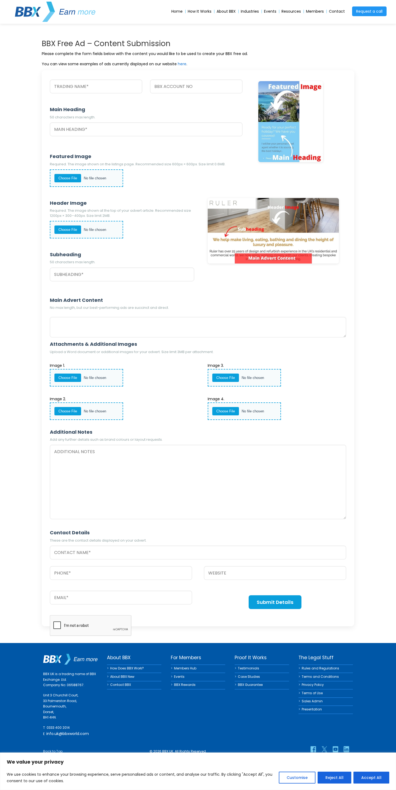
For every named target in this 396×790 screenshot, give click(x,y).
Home (177, 11)
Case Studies (249, 676)
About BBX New (122, 676)
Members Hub (185, 668)
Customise (297, 777)
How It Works (199, 11)
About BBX (226, 11)
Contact (337, 11)
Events (270, 11)
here (182, 64)
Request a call (369, 11)
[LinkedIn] (346, 749)
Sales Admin (312, 701)
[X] (324, 749)
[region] (198, 771)
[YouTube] (335, 749)
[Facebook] (313, 749)
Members (315, 11)
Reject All (334, 777)
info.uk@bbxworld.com (67, 733)
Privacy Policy (313, 684)
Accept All (371, 777)
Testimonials (248, 668)
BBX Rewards (185, 684)
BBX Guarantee (250, 684)
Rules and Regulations (320, 668)
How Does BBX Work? (127, 668)
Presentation (312, 709)
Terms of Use (312, 693)
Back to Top (52, 751)
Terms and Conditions (320, 676)
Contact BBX (120, 684)
